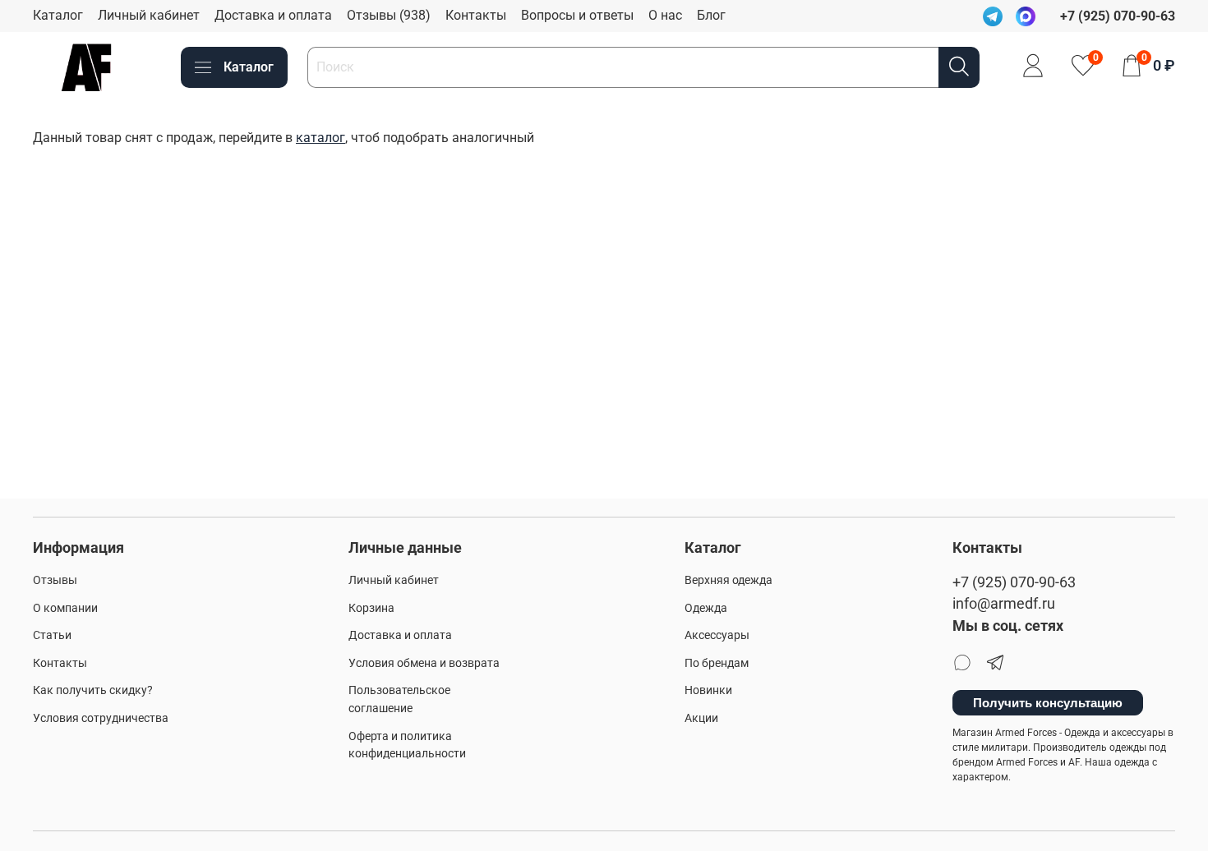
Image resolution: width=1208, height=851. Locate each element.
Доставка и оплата (273, 15)
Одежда (706, 608)
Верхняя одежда (728, 580)
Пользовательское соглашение (399, 699)
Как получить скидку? (93, 690)
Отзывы (55, 580)
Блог (711, 15)
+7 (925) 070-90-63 (1014, 582)
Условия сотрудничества (100, 718)
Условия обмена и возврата (424, 663)
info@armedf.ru (1003, 604)
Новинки (708, 690)
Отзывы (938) (389, 15)
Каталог (58, 15)
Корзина (371, 608)
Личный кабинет (149, 15)
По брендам (717, 663)
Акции (701, 718)
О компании (65, 608)
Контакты (475, 15)
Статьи (52, 635)
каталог (320, 137)
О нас (665, 15)
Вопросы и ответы (577, 15)
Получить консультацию (1048, 703)
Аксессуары (717, 635)
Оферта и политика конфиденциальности (407, 745)
